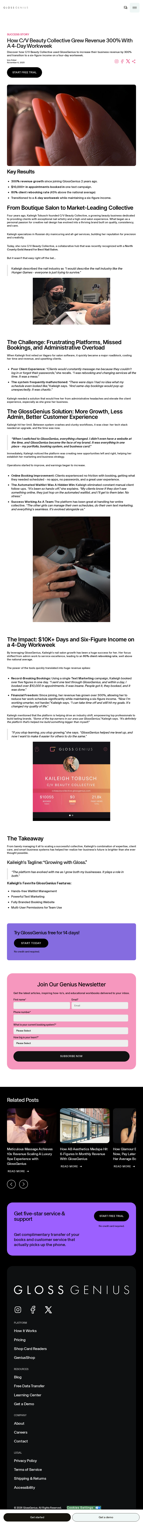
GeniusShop (24, 1357)
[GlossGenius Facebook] (33, 1309)
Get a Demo (24, 1404)
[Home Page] (15, 7)
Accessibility (24, 1487)
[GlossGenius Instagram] (18, 1309)
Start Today (31, 943)
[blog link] (32, 1140)
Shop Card (30, 1348)
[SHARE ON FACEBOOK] (122, 61)
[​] (125, 7)
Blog (18, 1377)
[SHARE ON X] (128, 61)
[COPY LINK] (134, 61)
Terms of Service (28, 1469)
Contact (21, 1441)
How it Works (25, 1330)
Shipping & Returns (30, 1478)
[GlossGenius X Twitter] (48, 1310)
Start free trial (24, 72)
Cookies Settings (80, 1508)
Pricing (19, 1339)
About (19, 1423)
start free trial (111, 1216)
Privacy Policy (25, 1460)
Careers (20, 1432)
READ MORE (16, 1171)
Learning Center (27, 1395)
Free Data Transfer (29, 1386)
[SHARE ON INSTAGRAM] (116, 61)
